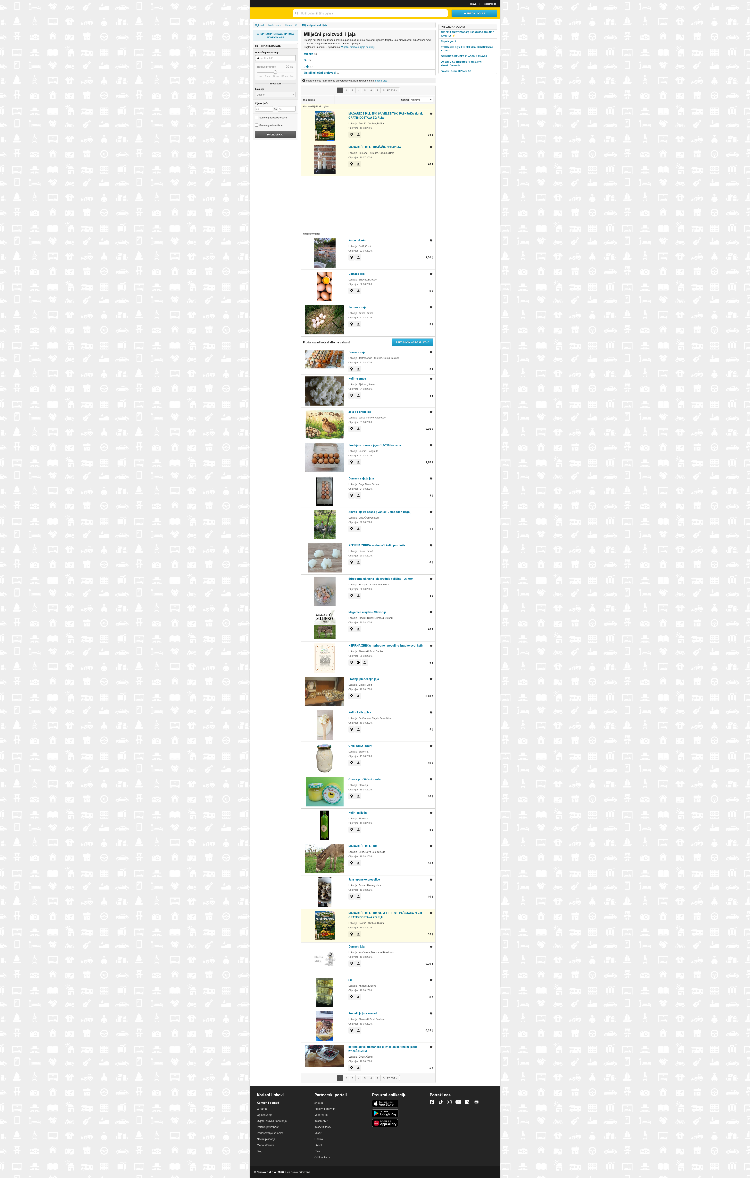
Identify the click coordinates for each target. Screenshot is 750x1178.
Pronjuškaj (275, 134)
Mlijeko (308, 54)
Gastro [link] (318, 1139)
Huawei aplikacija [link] (385, 1123)
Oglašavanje (264, 1115)
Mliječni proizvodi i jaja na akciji (358, 46)
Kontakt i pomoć (268, 1103)
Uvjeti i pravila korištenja (272, 1121)
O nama (262, 1109)
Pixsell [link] (318, 1145)
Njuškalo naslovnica (270, 13)
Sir (305, 60)
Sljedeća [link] (390, 90)
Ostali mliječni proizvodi (320, 72)
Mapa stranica (265, 1145)
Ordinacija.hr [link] (322, 1157)
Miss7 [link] (318, 1133)
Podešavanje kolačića (270, 1133)
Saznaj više (381, 80)
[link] (340, 90)
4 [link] (358, 90)
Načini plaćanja (266, 1139)
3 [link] (352, 90)
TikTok (440, 1102)
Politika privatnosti (268, 1127)
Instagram (449, 1102)
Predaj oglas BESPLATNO (412, 342)
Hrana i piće (291, 25)
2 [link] (346, 90)
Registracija (489, 3)
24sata (318, 1103)
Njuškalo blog (476, 1102)
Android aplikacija (385, 1113)
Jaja (306, 66)
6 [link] (371, 90)
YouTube (458, 1102)
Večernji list (321, 1115)
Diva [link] (317, 1151)
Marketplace (274, 25)
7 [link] (377, 90)
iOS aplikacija (385, 1103)
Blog (259, 1151)
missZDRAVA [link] (322, 1127)
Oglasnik (259, 25)
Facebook (432, 1102)
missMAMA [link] (321, 1121)
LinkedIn (467, 1102)
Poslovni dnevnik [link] (324, 1109)
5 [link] (365, 90)
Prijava (473, 3)
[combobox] (370, 13)
